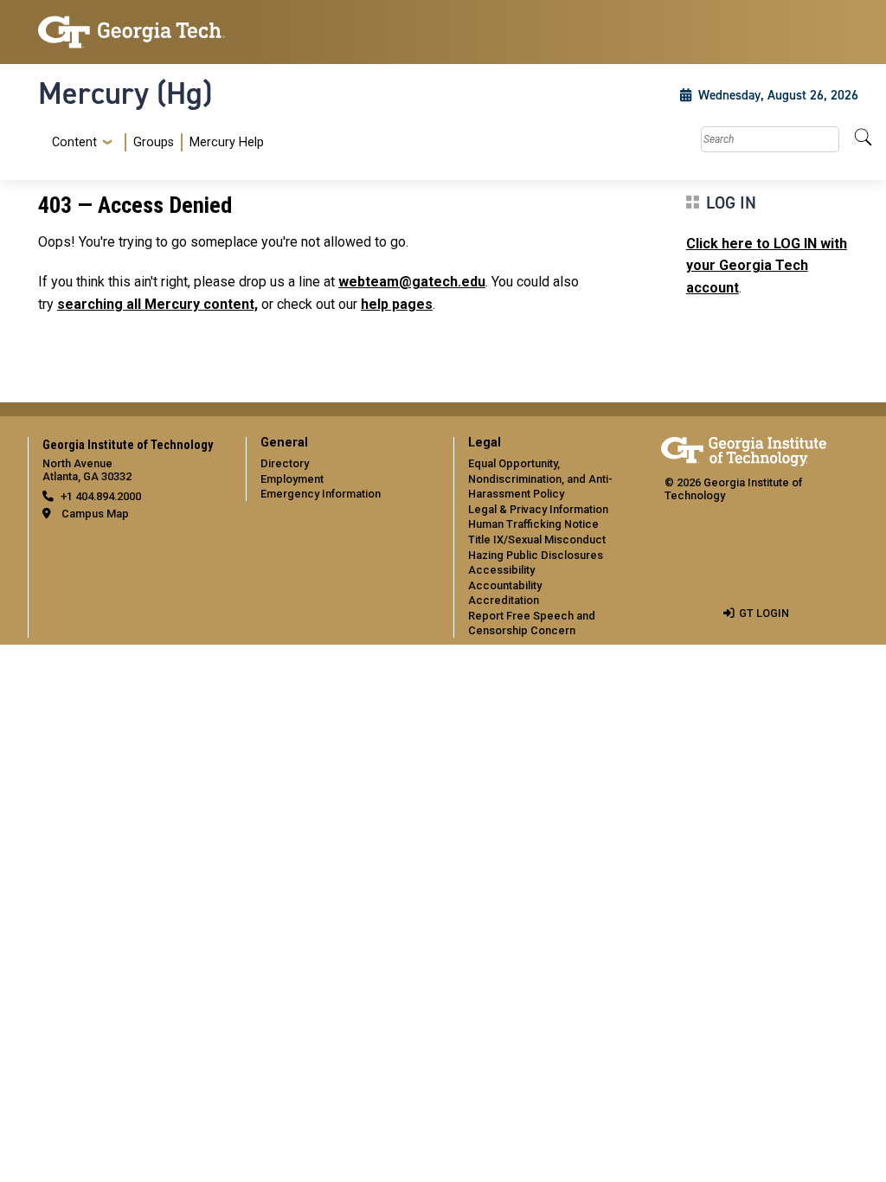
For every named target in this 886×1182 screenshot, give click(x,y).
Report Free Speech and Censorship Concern (531, 623)
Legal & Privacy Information (538, 509)
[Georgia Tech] (131, 32)
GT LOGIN (764, 613)
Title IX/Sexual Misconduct (537, 539)
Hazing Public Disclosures (535, 555)
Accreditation (503, 600)
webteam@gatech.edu (411, 281)
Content (74, 143)
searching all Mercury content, (157, 304)
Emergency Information (320, 493)
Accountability (505, 585)
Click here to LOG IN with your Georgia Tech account (766, 265)
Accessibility (501, 569)
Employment (292, 478)
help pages (397, 304)
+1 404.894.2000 (101, 496)
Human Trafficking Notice (533, 523)
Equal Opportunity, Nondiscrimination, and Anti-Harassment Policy (540, 478)
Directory (284, 463)
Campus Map (95, 513)
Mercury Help (226, 142)
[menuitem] (154, 142)
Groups (153, 142)
